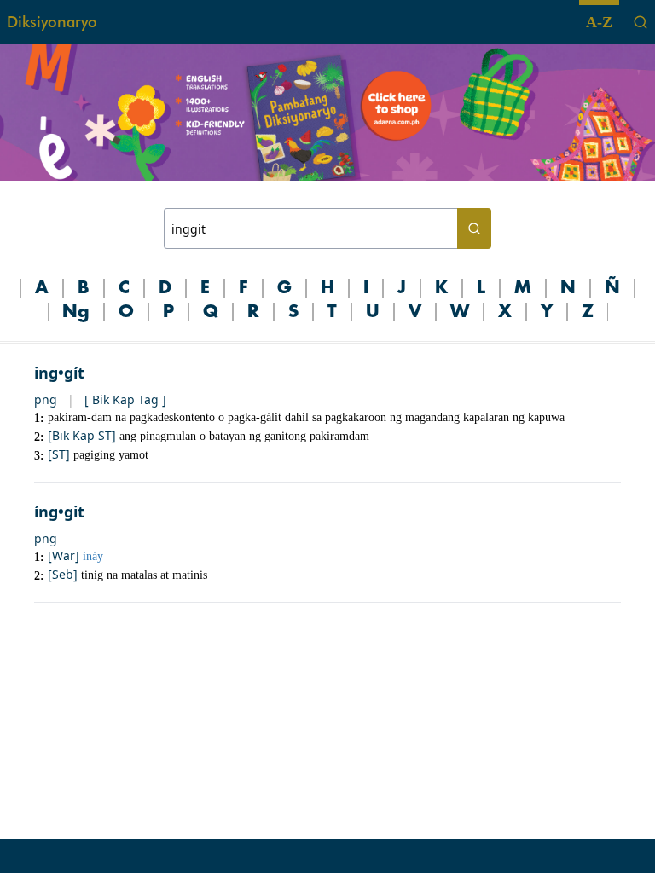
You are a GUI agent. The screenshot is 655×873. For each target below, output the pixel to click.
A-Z (599, 22)
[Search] (640, 22)
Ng (76, 312)
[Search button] (474, 228)
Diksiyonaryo (52, 22)
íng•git (59, 511)
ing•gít (59, 372)
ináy (93, 556)
